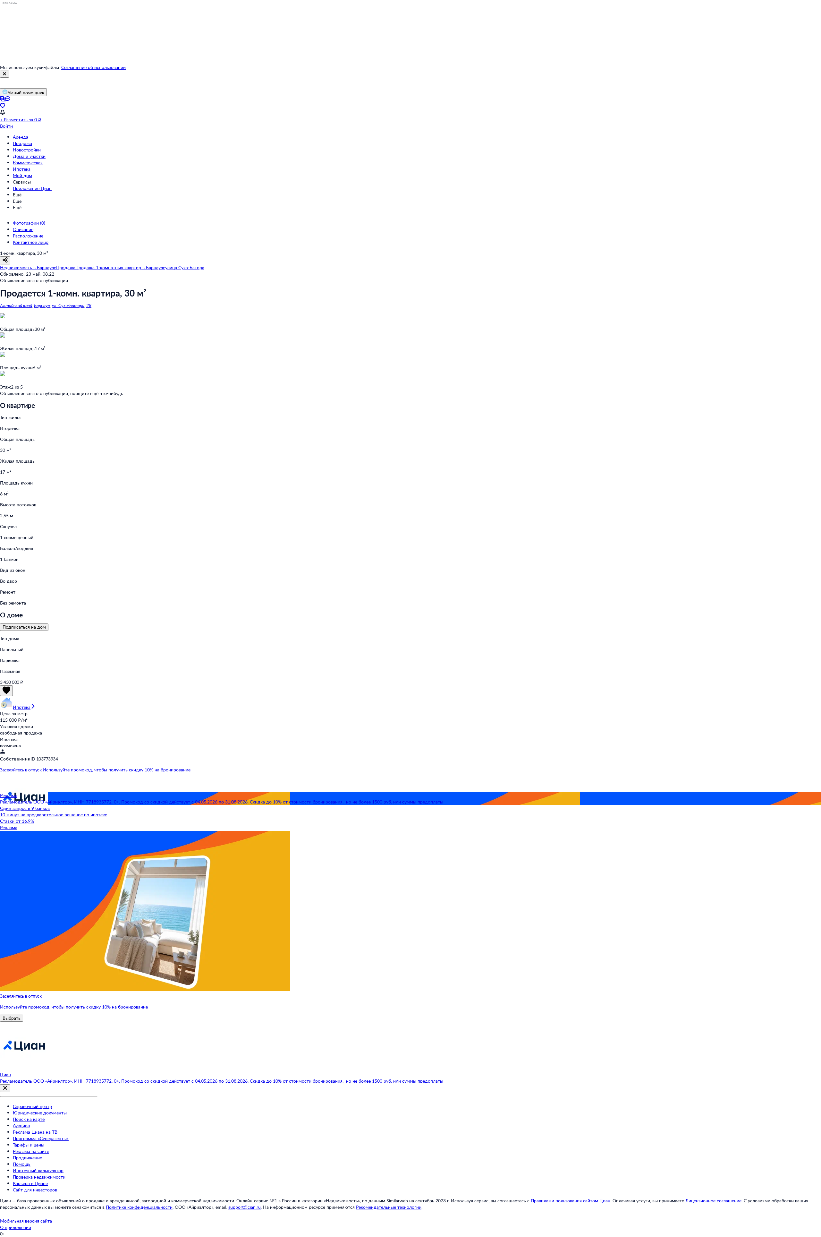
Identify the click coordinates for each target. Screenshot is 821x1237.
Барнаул (42, 305)
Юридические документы (40, 1113)
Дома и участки (29, 156)
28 (88, 305)
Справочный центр (32, 1106)
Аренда (20, 137)
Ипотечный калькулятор (38, 1170)
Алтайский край (16, 305)
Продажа (22, 143)
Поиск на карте (29, 1119)
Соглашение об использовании (93, 67)
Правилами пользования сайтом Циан (570, 1201)
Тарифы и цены (28, 1145)
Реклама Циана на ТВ (35, 1132)
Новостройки (27, 150)
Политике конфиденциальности (139, 1207)
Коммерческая (28, 162)
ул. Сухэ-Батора (68, 305)
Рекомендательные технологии (388, 1207)
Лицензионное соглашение (713, 1201)
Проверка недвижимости (39, 1177)
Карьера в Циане (30, 1183)
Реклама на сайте (31, 1151)
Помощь (21, 1164)
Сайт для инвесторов (35, 1190)
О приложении (15, 1227)
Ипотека (21, 169)
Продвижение (27, 1158)
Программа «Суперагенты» (41, 1138)
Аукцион (21, 1125)
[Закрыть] (4, 74)
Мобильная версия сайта (26, 1221)
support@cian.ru (244, 1207)
